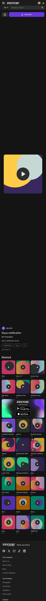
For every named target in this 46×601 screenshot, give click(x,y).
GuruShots (6, 586)
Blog (4, 569)
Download (28, 14)
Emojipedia (6, 582)
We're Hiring (7, 565)
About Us (6, 561)
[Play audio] (23, 174)
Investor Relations (9, 573)
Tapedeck (6, 590)
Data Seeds (7, 594)
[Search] (42, 8)
